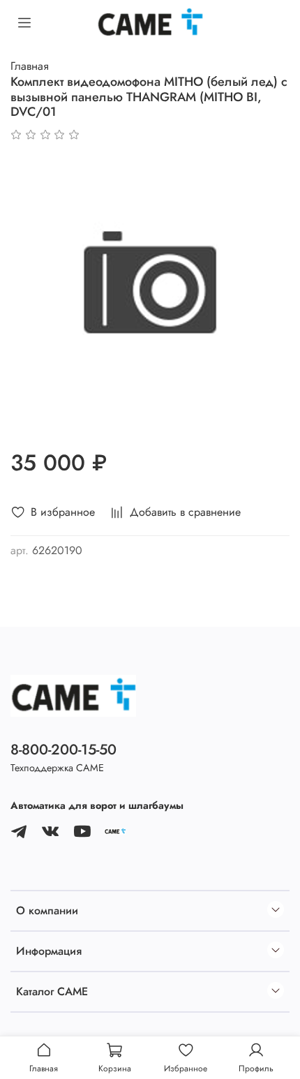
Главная (29, 66)
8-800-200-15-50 (63, 749)
